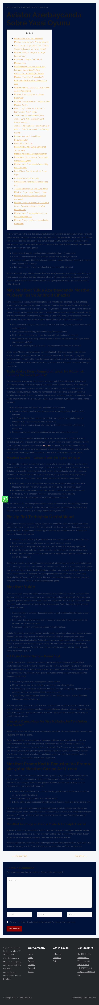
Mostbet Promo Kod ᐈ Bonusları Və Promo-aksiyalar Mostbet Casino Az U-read (30, 80)
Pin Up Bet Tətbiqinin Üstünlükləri (28, 59)
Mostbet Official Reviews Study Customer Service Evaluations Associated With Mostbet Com (31, 206)
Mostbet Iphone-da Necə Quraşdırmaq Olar (32, 101)
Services (31, 961)
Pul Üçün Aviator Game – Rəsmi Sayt (30, 66)
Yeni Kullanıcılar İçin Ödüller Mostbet (29, 115)
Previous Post (19, 856)
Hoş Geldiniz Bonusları (23, 143)
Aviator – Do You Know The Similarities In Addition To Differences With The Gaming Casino (31, 129)
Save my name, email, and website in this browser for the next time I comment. (43, 922)
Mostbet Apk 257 (21, 105)
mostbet (46, 445)
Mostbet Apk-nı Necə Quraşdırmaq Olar (30, 154)
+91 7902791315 (84, 968)
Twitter (56, 961)
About (30, 958)
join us (31, 971)
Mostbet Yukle (20, 63)
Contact (31, 968)
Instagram (57, 954)
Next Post (81, 856)
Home (30, 954)
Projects (31, 964)
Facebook (57, 958)
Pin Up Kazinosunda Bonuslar (26, 178)
